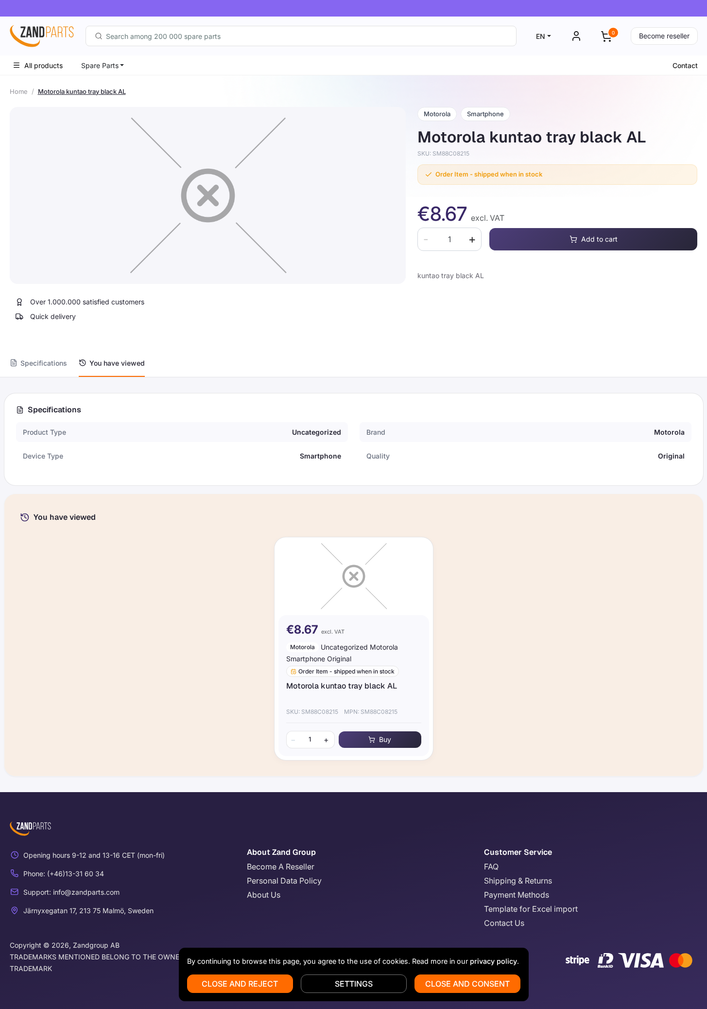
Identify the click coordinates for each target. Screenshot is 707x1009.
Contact (685, 65)
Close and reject (240, 984)
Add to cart (599, 239)
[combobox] (301, 36)
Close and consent (467, 984)
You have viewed (117, 363)
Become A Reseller (280, 866)
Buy (385, 739)
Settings (354, 984)
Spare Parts (100, 65)
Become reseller (664, 36)
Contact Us (504, 923)
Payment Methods (516, 895)
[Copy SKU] (476, 153)
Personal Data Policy (284, 880)
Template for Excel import (531, 909)
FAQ (491, 866)
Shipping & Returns (518, 880)
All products (43, 65)
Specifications (43, 363)
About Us (263, 895)
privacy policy (493, 961)
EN (540, 36)
